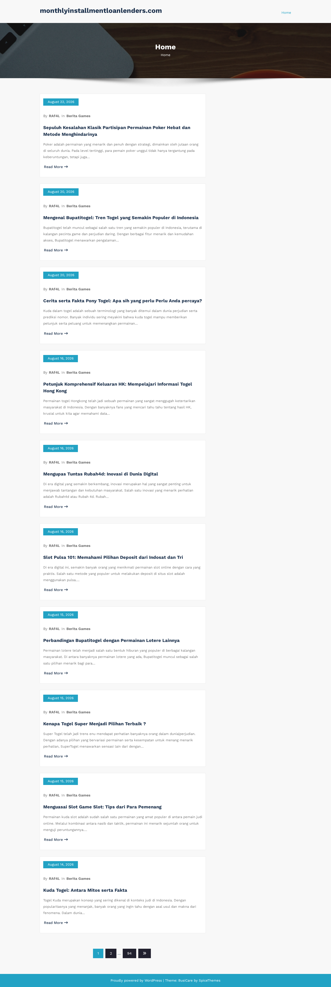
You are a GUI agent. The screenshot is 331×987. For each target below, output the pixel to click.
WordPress (153, 980)
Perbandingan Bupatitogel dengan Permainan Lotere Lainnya (111, 640)
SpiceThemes (209, 980)
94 (129, 953)
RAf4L (54, 116)
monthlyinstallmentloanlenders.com (101, 10)
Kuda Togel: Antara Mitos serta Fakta (85, 890)
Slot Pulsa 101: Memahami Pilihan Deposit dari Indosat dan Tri (113, 557)
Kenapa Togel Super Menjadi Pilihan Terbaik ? (94, 723)
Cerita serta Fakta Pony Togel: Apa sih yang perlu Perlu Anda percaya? (122, 300)
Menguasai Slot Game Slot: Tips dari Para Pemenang (102, 807)
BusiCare (186, 980)
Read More (53, 167)
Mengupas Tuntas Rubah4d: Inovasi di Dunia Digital (100, 474)
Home (286, 13)
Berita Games (78, 116)
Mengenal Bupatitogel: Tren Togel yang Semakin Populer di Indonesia (121, 217)
